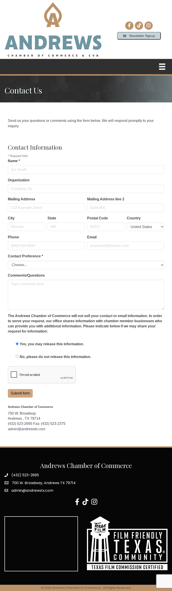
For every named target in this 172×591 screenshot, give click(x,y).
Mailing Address (21, 199)
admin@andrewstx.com (26, 429)
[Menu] (162, 66)
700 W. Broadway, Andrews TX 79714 (44, 482)
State (51, 218)
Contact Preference (25, 256)
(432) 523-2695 (25, 475)
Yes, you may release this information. (52, 344)
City (11, 218)
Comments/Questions (26, 275)
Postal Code (97, 218)
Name (14, 161)
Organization (19, 180)
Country (134, 218)
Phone (13, 237)
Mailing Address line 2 (105, 199)
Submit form (20, 393)
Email (92, 237)
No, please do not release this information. (55, 357)
